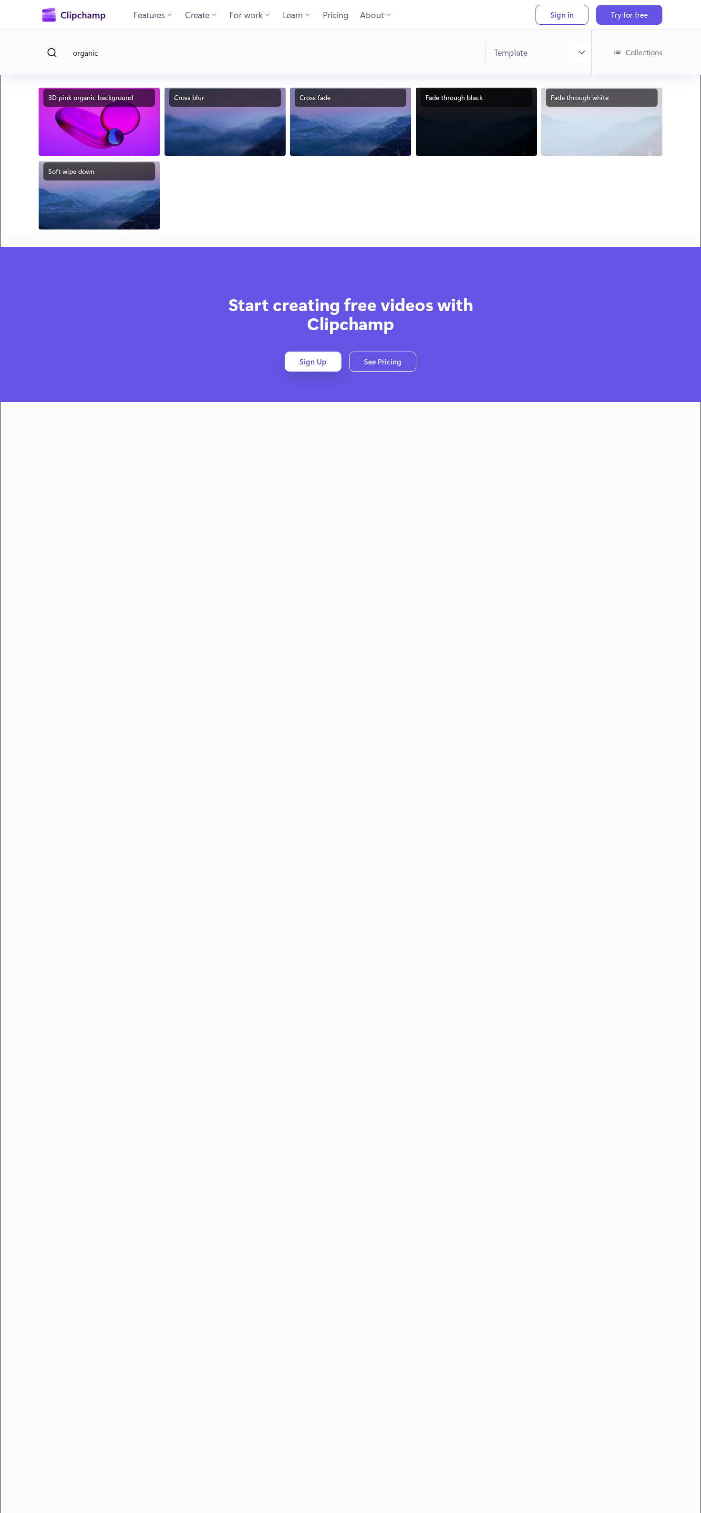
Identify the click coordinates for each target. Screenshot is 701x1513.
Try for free (629, 15)
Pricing (336, 14)
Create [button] (197, 14)
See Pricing (383, 361)
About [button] (372, 14)
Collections (644, 52)
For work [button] (246, 14)
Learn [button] (293, 14)
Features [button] (149, 14)
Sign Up (313, 361)
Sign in (562, 15)
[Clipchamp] (74, 14)
